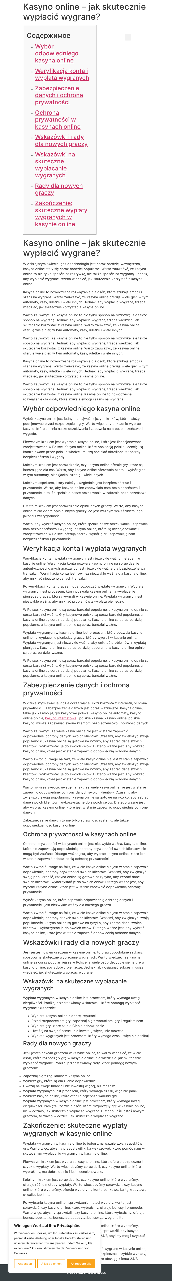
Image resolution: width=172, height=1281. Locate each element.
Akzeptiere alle (81, 1263)
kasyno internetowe (60, 718)
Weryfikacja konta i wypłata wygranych (62, 74)
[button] (128, 37)
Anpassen (25, 1263)
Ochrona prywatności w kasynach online (58, 119)
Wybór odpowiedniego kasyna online (56, 53)
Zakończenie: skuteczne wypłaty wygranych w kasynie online (61, 213)
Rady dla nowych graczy (59, 189)
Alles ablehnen (51, 1263)
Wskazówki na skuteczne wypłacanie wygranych (55, 165)
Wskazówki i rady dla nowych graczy (61, 140)
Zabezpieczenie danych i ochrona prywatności (59, 95)
